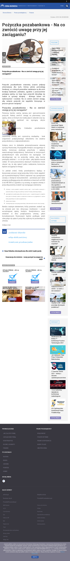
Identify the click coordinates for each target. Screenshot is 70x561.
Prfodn (39, 508)
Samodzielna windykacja (43, 514)
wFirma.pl (6, 494)
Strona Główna (7, 12)
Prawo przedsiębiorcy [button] (31, 5)
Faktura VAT (6, 517)
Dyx (4, 514)
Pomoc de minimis (42, 505)
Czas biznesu (6, 511)
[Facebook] (4, 54)
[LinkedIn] (4, 61)
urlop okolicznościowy (18, 237)
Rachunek (39, 511)
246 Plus (5, 536)
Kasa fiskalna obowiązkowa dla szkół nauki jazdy (22, 251)
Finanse (31, 12)
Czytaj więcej (55, 99)
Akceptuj (35, 557)
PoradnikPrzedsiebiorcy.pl (44, 498)
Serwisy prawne (41, 524)
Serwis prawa (40, 521)
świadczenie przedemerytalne (21, 242)
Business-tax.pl (7, 498)
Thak (4, 527)
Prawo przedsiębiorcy (20, 12)
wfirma (62, 5)
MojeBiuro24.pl (41, 494)
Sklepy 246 (5, 539)
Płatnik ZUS (6, 524)
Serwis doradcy (41, 517)
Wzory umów (6, 533)
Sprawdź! (12, 282)
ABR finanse (6, 505)
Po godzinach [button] (41, 5)
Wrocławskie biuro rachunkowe (11, 530)
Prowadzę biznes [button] (22, 5)
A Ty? (4, 508)
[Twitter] (4, 58)
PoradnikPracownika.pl (9, 502)
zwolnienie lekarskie (17, 232)
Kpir (4, 521)
